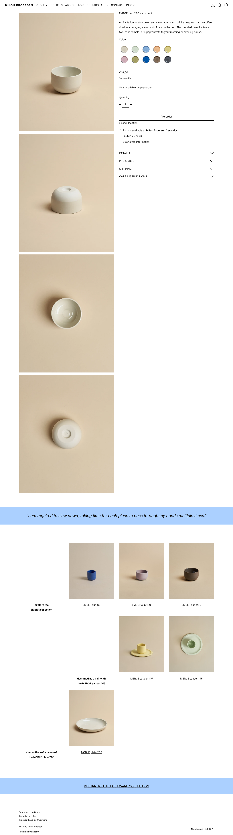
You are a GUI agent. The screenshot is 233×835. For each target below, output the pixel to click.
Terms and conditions (29, 812)
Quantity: (124, 97)
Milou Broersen (34, 826)
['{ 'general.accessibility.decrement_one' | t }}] (120, 104)
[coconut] (125, 49)
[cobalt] (146, 59)
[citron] (168, 49)
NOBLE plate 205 (91, 752)
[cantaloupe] (157, 49)
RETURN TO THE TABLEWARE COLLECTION (116, 786)
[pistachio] (135, 49)
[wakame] (135, 59)
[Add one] (131, 104)
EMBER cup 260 (191, 604)
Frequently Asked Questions (33, 820)
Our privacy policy (28, 816)
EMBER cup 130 (141, 604)
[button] (219, 5)
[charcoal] (168, 59)
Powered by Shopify (29, 831)
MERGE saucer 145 (141, 678)
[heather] (125, 59)
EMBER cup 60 (91, 604)
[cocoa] (157, 59)
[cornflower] (146, 49)
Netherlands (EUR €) (201, 829)
